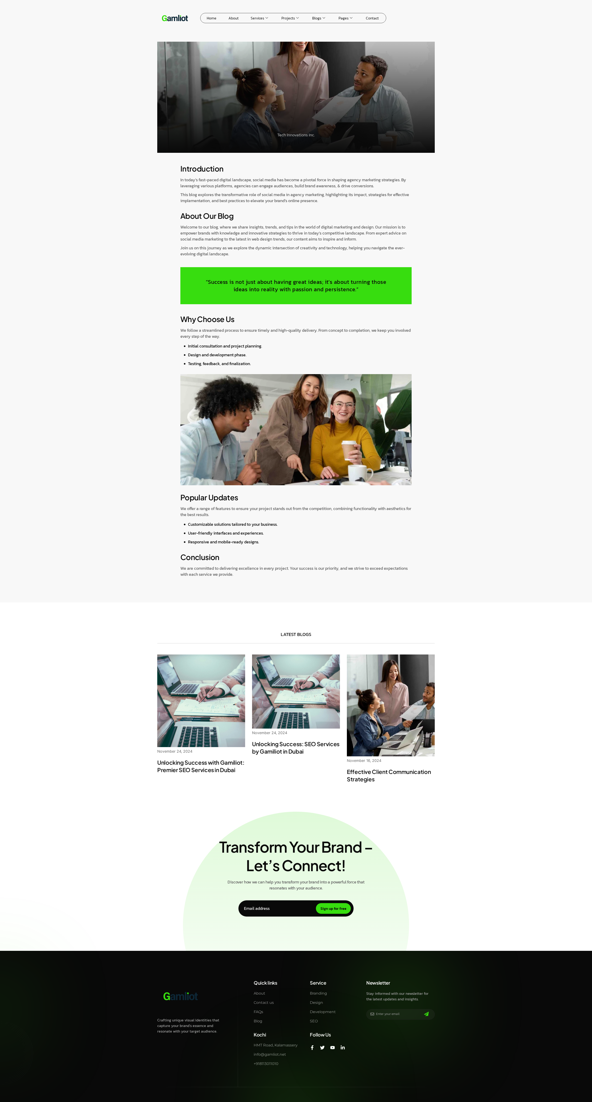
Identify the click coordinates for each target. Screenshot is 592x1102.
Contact (372, 18)
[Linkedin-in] (342, 1047)
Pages (343, 18)
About (233, 18)
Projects (288, 18)
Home (211, 18)
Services (257, 18)
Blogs (316, 18)
